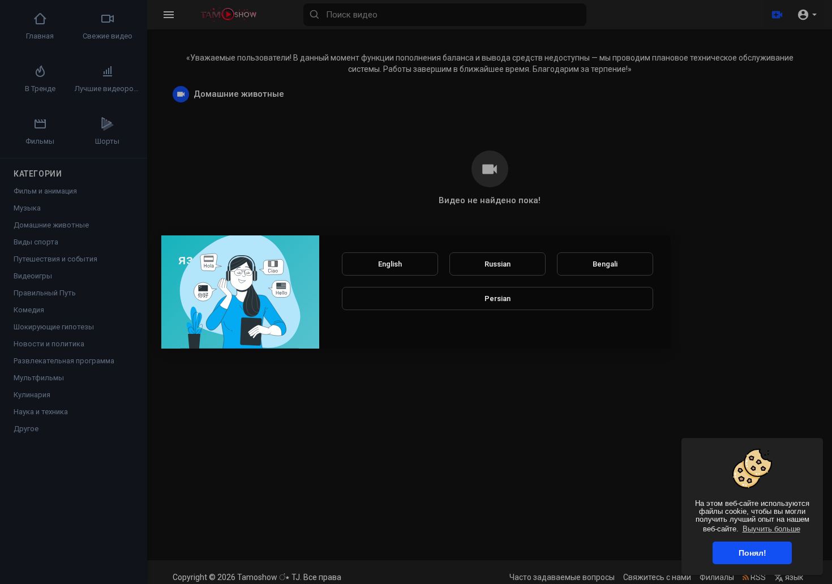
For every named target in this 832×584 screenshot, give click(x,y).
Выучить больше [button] (771, 529)
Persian (497, 298)
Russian (497, 264)
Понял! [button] (752, 552)
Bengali (605, 264)
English (390, 264)
